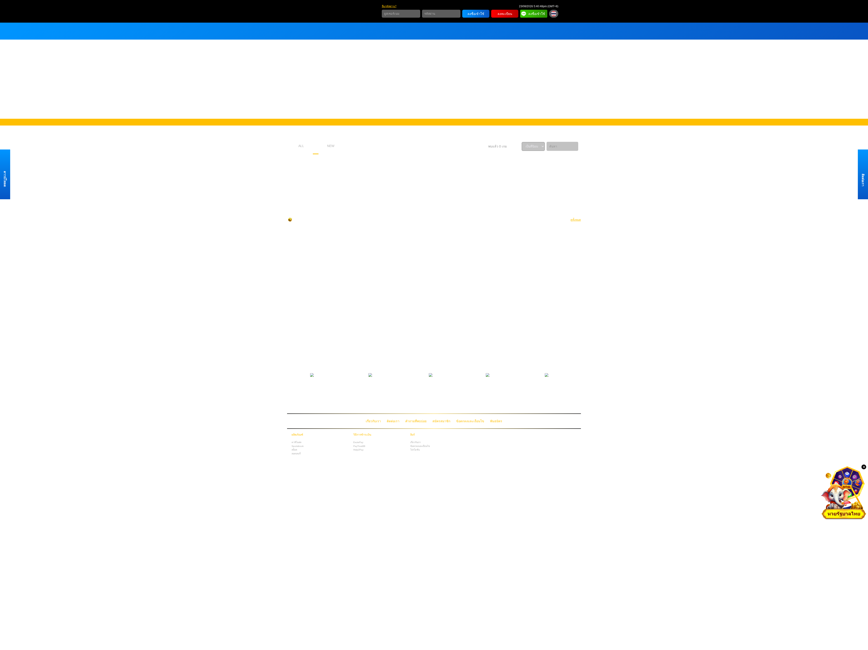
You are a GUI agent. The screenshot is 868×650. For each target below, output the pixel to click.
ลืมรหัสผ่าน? (389, 6)
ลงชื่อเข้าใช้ (475, 14)
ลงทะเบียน (505, 14)
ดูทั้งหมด (576, 219)
